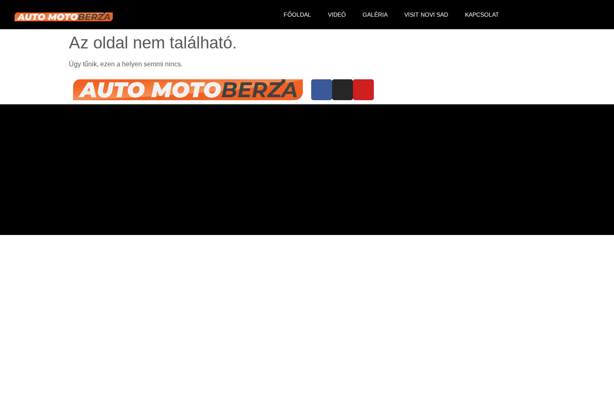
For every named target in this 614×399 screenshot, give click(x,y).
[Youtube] (593, 14)
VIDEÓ (337, 14)
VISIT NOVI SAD (426, 14)
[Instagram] (572, 14)
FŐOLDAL (297, 14)
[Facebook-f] (551, 14)
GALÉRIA (375, 14)
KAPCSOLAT (482, 14)
